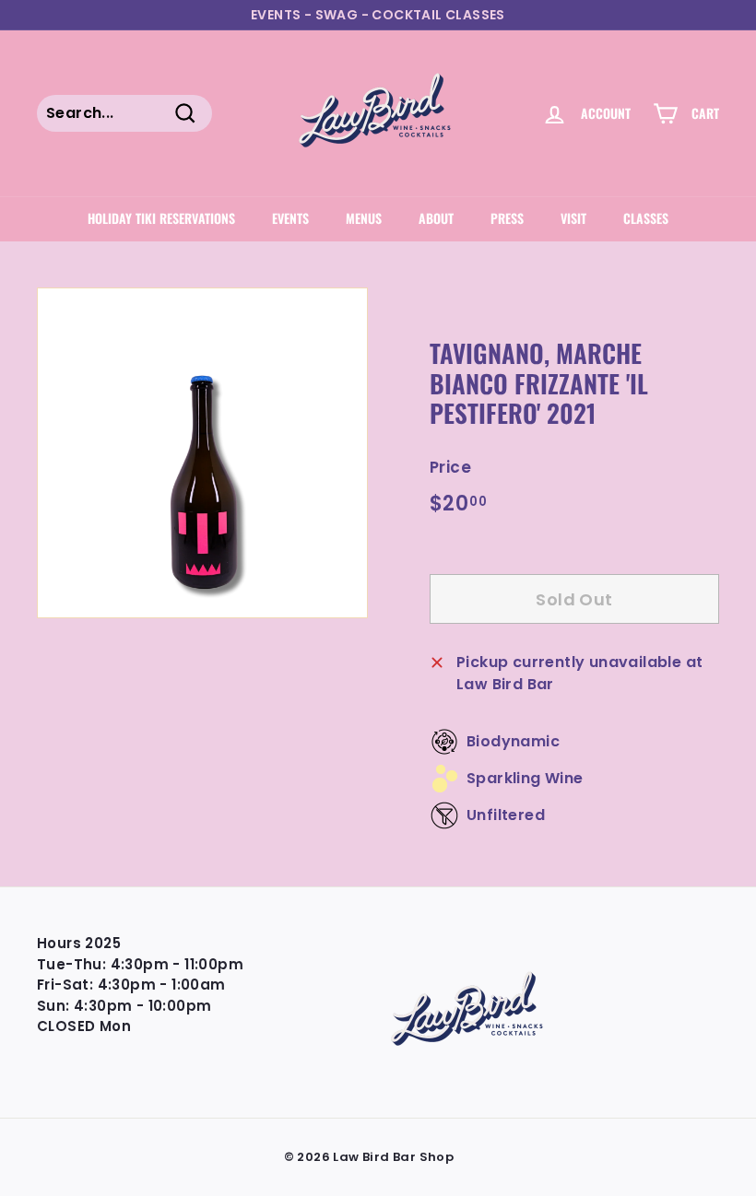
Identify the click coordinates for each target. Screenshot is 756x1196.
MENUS (364, 218)
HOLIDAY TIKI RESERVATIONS (161, 218)
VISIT (573, 218)
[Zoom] (202, 452)
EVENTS (290, 218)
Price (450, 467)
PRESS (507, 218)
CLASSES (645, 218)
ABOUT (436, 218)
